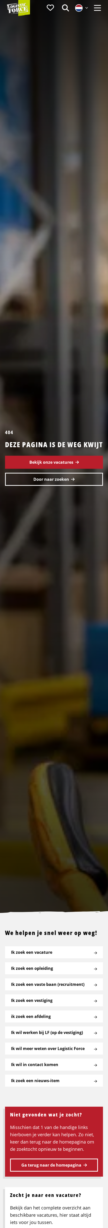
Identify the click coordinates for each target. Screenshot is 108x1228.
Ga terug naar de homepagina (51, 1165)
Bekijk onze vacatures (51, 462)
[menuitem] (50, 8)
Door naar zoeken (51, 479)
